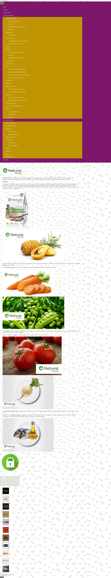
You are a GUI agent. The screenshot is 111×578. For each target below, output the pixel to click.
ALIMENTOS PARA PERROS (8, 15)
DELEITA (7, 66)
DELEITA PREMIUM (11, 131)
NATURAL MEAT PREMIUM (10, 86)
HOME (4, 7)
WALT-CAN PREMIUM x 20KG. (13, 111)
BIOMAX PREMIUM (9, 32)
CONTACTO (5, 159)
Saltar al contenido (4, 0)
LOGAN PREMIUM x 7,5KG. (10, 137)
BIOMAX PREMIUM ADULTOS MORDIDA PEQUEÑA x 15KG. (19, 40)
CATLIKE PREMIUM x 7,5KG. (11, 125)
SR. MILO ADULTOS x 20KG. (11, 103)
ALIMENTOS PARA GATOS (8, 120)
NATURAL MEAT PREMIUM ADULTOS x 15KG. (16, 89)
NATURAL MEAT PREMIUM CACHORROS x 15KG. (17, 91)
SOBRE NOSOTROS (7, 12)
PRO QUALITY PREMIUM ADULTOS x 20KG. (16, 97)
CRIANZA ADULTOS (9, 63)
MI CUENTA (5, 9)
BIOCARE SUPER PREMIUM (11, 18)
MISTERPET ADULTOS (12, 142)
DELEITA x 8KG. (8, 128)
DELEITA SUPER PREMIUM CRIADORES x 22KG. (17, 69)
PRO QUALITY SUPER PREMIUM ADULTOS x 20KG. (17, 100)
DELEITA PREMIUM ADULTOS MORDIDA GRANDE (17, 72)
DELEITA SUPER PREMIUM (13, 134)
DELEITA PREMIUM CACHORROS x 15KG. (15, 77)
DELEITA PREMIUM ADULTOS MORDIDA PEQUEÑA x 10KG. (19, 74)
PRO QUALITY (8, 94)
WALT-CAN (8, 108)
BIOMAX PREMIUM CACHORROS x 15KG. (15, 43)
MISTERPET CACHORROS (13, 145)
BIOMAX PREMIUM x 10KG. (11, 122)
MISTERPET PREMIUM (10, 139)
